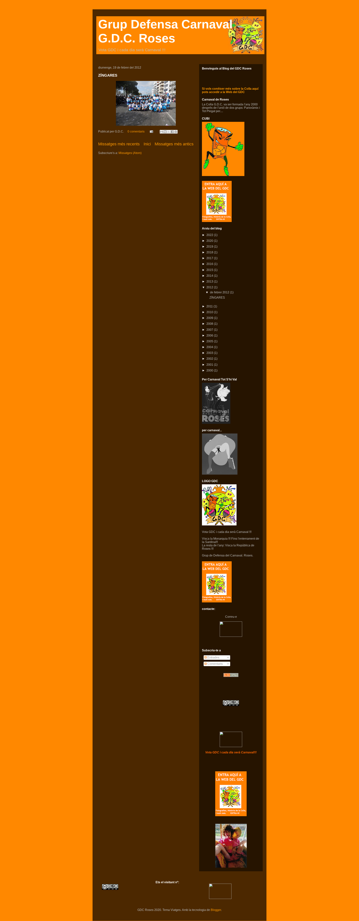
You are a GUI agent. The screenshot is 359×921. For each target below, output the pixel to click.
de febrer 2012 (220, 292)
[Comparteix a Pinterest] (176, 132)
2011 (210, 306)
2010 (210, 312)
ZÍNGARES (107, 75)
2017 (210, 258)
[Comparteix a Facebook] (172, 132)
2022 (210, 235)
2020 (210, 240)
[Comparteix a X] (169, 132)
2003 (210, 352)
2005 (210, 341)
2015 (210, 269)
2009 (210, 318)
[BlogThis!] (165, 132)
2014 (210, 275)
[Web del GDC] (231, 815)
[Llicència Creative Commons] (231, 704)
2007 (210, 329)
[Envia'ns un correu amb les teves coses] (231, 635)
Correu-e (231, 616)
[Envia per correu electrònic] (161, 132)
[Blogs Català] (230, 676)
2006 (210, 335)
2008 (210, 323)
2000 (210, 370)
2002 (210, 358)
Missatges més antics (174, 144)
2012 (210, 287)
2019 (210, 246)
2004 (210, 347)
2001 (210, 364)
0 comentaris (136, 131)
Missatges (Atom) (130, 153)
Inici (147, 144)
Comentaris (215, 663)
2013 (210, 281)
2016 (210, 264)
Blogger (216, 909)
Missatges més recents (119, 144)
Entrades (213, 657)
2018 (210, 252)
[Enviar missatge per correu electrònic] (151, 131)
